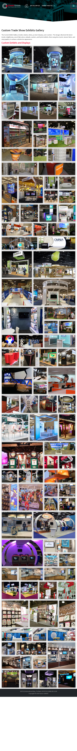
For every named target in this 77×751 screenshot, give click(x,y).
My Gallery (35, 6)
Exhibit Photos (47, 6)
